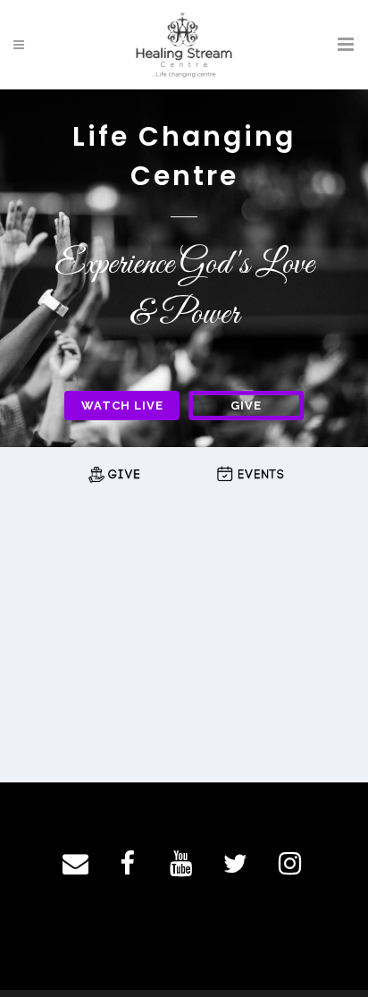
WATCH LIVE (122, 405)
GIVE (246, 405)
